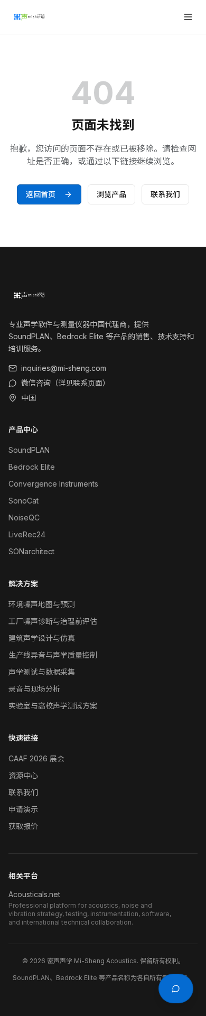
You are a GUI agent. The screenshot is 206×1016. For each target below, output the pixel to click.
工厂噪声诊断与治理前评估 (52, 621)
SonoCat (23, 500)
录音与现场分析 (34, 688)
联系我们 (165, 194)
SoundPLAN (29, 449)
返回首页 (40, 194)
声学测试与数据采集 (41, 671)
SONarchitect (31, 551)
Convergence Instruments (53, 483)
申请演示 (23, 809)
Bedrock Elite (31, 466)
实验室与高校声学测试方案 (52, 705)
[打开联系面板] (175, 988)
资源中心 (23, 775)
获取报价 (23, 826)
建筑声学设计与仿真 (41, 637)
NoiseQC (24, 517)
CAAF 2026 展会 (36, 758)
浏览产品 (111, 194)
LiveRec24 (26, 534)
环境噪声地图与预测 (41, 604)
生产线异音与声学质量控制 (52, 654)
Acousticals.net (34, 894)
